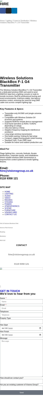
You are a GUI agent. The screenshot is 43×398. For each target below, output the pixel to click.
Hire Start (4, 325)
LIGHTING (9, 194)
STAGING (9, 202)
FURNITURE (10, 210)
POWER (8, 204)
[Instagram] (8, 11)
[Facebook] (3, 11)
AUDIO (7, 196)
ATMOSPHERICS (12, 206)
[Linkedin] (14, 11)
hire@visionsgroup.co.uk (16, 170)
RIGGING (8, 200)
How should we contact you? (11, 378)
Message (3, 338)
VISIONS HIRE (11, 212)
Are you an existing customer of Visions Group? (19, 385)
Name (2, 298)
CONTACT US (11, 214)
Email (2, 305)
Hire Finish (4, 332)
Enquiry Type (5, 318)
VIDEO (7, 198)
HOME (7, 192)
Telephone (4, 312)
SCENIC (8, 208)
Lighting (9, 21)
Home (2, 21)
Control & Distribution (21, 21)
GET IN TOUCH (10, 291)
